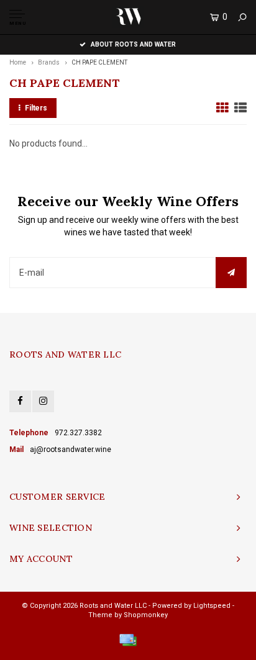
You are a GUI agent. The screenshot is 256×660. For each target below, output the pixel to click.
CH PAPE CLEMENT (99, 62)
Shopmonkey (146, 615)
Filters (36, 108)
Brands (49, 62)
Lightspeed (212, 606)
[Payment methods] (128, 640)
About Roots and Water (133, 44)
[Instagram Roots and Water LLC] (43, 401)
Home (17, 62)
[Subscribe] (231, 272)
